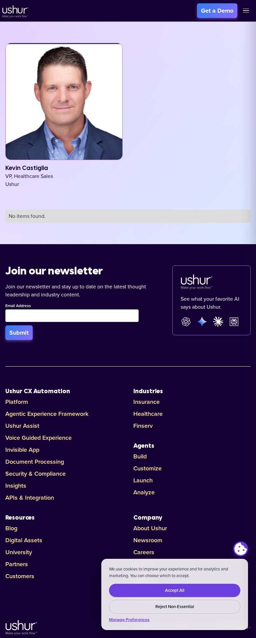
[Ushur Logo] (14, 11)
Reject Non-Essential (174, 606)
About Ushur (150, 528)
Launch (143, 480)
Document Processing (34, 461)
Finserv (143, 425)
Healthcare (148, 413)
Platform (16, 402)
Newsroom (147, 540)
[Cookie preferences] (240, 549)
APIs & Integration (29, 497)
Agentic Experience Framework (46, 413)
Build (140, 456)
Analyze (144, 492)
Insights (15, 485)
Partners (16, 564)
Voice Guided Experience (38, 437)
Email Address (18, 306)
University (18, 552)
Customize (147, 468)
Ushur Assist (22, 425)
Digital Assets (23, 540)
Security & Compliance (35, 473)
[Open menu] (246, 11)
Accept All (174, 590)
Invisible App (22, 449)
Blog (11, 528)
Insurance (146, 402)
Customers (19, 576)
